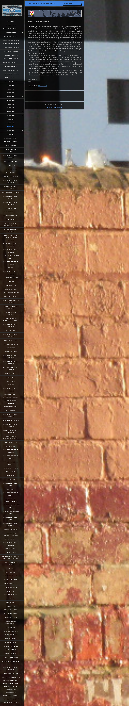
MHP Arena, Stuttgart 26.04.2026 (10, 524)
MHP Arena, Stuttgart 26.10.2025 (10, 181)
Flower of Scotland (10, 289)
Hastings (11, 385)
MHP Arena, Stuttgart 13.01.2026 (10, 326)
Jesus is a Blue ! (11, 145)
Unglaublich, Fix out (11, 583)
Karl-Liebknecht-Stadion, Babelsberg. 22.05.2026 (10, 557)
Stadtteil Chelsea (11, 442)
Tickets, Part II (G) (10, 81)
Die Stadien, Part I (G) (11, 51)
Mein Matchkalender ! (10, 29)
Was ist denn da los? (11, 176)
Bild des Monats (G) (10, 36)
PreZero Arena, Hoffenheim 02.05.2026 (11, 534)
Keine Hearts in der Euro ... (11, 677)
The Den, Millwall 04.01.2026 (11, 314)
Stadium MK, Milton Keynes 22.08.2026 (10, 688)
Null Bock (10, 591)
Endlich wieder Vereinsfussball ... (11, 622)
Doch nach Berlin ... (10, 552)
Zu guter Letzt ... (10, 572)
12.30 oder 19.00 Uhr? (11, 278)
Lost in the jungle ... (10, 642)
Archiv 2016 (10, 100)
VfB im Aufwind (11, 208)
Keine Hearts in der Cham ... (10, 662)
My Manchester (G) (11, 66)
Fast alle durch (11, 472)
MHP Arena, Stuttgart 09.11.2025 (10, 203)
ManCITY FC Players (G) (11, 59)
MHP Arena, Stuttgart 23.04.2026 (10, 518)
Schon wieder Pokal (10, 580)
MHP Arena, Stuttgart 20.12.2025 (10, 273)
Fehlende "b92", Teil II (11, 344)
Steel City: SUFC (11, 479)
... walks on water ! (10, 138)
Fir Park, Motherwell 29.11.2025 (11, 230)
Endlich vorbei (11, 650)
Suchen (81, 3)
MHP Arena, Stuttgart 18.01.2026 (10, 335)
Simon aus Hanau (10, 635)
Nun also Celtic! (10, 373)
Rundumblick (10, 410)
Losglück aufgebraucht (11, 420)
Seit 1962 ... (10, 489)
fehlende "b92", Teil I (10, 340)
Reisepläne (10, 598)
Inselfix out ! (10, 602)
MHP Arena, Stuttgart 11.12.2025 (10, 263)
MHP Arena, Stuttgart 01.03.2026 (10, 425)
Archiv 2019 (10, 111)
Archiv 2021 (10, 119)
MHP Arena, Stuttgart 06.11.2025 (10, 197)
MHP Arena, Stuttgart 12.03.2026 (10, 451)
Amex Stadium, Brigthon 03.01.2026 (11, 301)
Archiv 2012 (10, 85)
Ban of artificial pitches (11, 293)
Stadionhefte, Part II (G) (11, 74)
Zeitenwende (10, 627)
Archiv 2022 (10, 123)
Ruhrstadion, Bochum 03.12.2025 (10, 245)
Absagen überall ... (10, 529)
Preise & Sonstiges (11, 617)
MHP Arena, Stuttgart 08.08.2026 (10, 668)
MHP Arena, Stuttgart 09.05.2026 (10, 544)
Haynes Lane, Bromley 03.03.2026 (10, 431)
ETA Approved (10, 173)
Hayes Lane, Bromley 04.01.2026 (11, 307)
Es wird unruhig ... (11, 539)
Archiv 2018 (10, 108)
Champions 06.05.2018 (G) (11, 47)
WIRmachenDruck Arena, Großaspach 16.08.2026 (11, 682)
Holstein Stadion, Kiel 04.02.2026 (10, 369)
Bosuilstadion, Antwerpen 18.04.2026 (11, 506)
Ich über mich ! (11, 25)
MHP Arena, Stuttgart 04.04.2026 (10, 484)
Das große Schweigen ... (11, 407)
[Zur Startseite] (12, 8)
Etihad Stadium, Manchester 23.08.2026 (10, 694)
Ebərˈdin (11, 281)
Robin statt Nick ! (11, 352)
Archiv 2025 (10, 134)
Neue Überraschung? (11, 631)
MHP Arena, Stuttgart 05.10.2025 (10, 156)
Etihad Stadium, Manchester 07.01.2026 (10, 320)
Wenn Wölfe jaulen (10, 595)
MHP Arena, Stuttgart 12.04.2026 (10, 494)
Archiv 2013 (10, 89)
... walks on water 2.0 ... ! (11, 142)
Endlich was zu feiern (10, 576)
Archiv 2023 (10, 127)
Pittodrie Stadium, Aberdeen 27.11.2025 (10, 224)
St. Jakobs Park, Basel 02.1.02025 (11, 150)
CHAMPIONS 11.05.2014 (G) (11, 44)
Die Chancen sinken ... (11, 212)
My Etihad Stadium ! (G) (10, 62)
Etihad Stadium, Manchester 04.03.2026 (10, 437)
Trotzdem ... (11, 568)
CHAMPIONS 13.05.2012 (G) (11, 40)
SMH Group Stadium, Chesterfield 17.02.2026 (10, 396)
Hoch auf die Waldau (11, 673)
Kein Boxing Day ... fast (10, 216)
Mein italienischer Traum (10, 192)
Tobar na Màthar (10, 285)
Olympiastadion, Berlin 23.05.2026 (11, 564)
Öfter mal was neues (11, 646)
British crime (10, 446)
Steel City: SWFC (11, 475)
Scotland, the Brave (10, 161)
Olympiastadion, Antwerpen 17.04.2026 (11, 500)
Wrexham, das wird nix (10, 610)
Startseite (10, 21)
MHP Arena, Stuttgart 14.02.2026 (10, 390)
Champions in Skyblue (11, 468)
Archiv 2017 (10, 104)
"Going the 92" (10, 606)
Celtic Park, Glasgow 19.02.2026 (11, 402)
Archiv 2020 (10, 115)
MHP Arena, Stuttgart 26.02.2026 (10, 415)
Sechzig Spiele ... (10, 549)
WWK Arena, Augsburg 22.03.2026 (10, 463)
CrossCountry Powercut (10, 699)
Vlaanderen (11, 165)
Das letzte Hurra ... (10, 296)
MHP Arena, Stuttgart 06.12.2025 (10, 251)
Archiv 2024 (10, 130)
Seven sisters (10, 377)
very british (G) (11, 32)
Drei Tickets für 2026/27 (10, 657)
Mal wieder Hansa (11, 587)
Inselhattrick (10, 219)
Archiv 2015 (10, 96)
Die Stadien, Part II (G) (11, 55)
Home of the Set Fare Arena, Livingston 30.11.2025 (11, 238)
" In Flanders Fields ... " (10, 169)
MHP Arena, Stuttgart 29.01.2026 (10, 357)
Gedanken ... (11, 268)
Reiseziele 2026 (10, 330)
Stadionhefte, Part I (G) (10, 70)
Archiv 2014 (10, 93)
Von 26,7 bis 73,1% (10, 653)
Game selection (11, 348)
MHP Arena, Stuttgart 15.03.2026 (10, 457)
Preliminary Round (10, 613)
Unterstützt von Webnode (54, 107)
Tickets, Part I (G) (10, 78)
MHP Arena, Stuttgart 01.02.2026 (10, 363)
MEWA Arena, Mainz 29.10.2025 (10, 187)
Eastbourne (11, 381)
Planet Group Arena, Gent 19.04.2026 (10, 512)
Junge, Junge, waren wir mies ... (11, 257)
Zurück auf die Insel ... (10, 638)
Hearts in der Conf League (10, 703)
